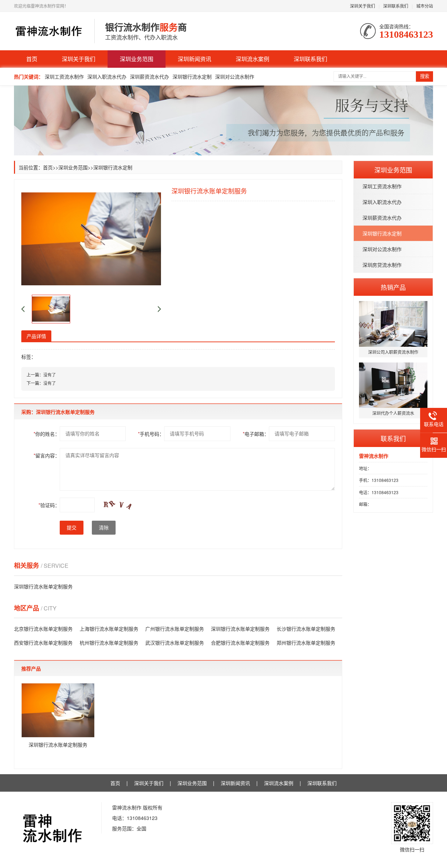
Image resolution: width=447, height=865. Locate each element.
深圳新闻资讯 (194, 59)
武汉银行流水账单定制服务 (174, 642)
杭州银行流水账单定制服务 (109, 642)
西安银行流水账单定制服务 (43, 642)
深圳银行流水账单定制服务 (43, 586)
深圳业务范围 (136, 59)
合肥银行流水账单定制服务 (240, 642)
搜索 (424, 76)
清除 (104, 527)
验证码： (49, 504)
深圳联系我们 (395, 6)
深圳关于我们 (362, 6)
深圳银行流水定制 (192, 76)
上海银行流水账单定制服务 (109, 628)
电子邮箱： (256, 433)
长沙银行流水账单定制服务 (306, 628)
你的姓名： (47, 433)
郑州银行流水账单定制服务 (306, 642)
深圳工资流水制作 (64, 76)
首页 (31, 59)
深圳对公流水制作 (234, 76)
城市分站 (424, 6)
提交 (71, 527)
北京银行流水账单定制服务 (43, 628)
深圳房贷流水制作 (382, 264)
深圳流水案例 (252, 59)
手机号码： (151, 433)
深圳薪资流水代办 (149, 76)
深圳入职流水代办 (106, 76)
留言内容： (47, 455)
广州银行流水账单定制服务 (174, 628)
